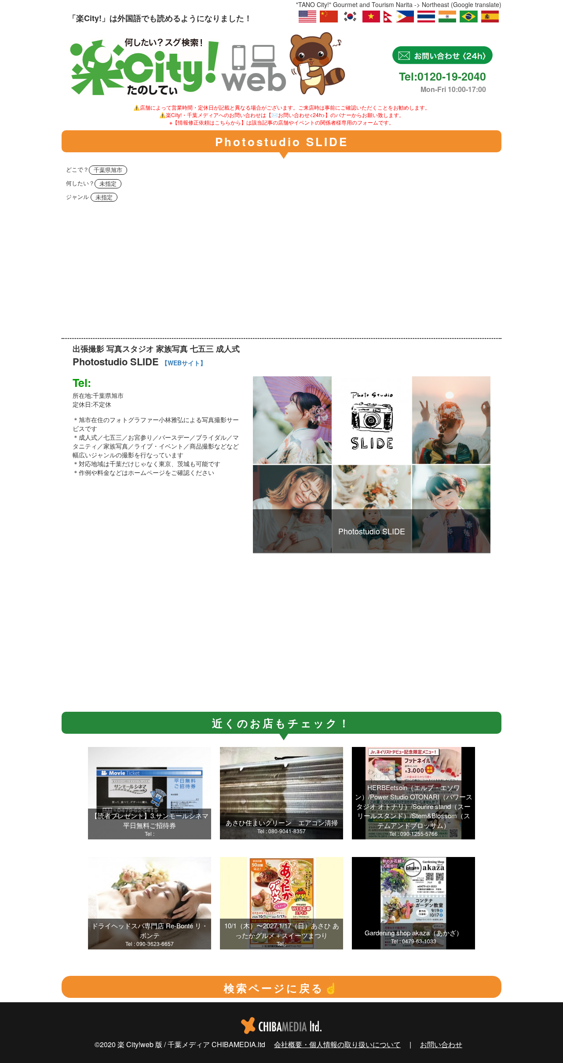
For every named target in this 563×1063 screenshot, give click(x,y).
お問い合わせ (441, 1044)
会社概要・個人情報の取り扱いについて (337, 1044)
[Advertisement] (281, 272)
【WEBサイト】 (183, 362)
